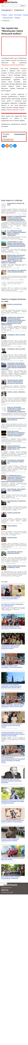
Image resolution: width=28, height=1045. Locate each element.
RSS (12, 892)
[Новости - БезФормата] (9, 2)
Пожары (17, 18)
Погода (25, 15)
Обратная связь (4, 889)
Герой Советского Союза (15, 110)
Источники (17, 15)
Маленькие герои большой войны (13, 65)
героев (24, 70)
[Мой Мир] (15, 146)
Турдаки (13, 60)
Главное (4, 15)
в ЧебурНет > (6, 20)
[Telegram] (11, 146)
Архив (11, 15)
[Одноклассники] (7, 146)
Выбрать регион (5, 890)
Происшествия (8, 18)
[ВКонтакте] (3, 146)
